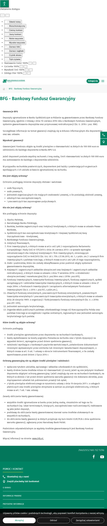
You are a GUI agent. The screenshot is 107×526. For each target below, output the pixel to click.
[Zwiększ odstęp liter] (29, 73)
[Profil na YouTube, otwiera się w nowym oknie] (102, 456)
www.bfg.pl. (38, 438)
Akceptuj (19, 520)
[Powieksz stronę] (34, 63)
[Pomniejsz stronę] (30, 63)
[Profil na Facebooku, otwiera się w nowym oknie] (94, 456)
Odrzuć (53, 520)
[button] (102, 81)
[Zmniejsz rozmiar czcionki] (21, 66)
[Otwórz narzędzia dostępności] (4, 3)
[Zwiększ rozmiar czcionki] (25, 66)
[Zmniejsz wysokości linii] (26, 69)
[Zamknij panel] (7, 15)
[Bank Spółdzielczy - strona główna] (14, 81)
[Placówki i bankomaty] (103, 142)
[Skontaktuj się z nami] (103, 135)
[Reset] (2, 15)
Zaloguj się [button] (93, 81)
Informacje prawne (12, 496)
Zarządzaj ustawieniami (88, 520)
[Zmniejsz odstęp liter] (24, 73)
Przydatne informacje (13, 504)
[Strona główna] (4, 89)
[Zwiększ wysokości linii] (31, 69)
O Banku (7, 487)
